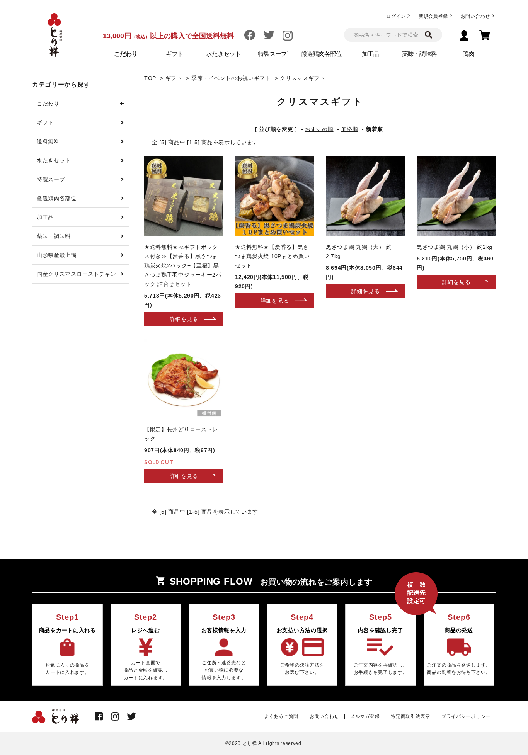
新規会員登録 (433, 16)
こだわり (48, 103)
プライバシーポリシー (466, 716)
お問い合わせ (475, 16)
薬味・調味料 (419, 54)
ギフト (174, 54)
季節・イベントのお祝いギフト (231, 78)
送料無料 (48, 141)
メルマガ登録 (365, 716)
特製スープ (272, 54)
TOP (150, 78)
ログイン (396, 16)
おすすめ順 (319, 129)
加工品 (370, 54)
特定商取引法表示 (410, 716)
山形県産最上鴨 (57, 255)
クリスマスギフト (302, 78)
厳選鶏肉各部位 (321, 54)
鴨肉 (468, 54)
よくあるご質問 (281, 716)
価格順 (349, 129)
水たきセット (223, 54)
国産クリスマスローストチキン (76, 274)
